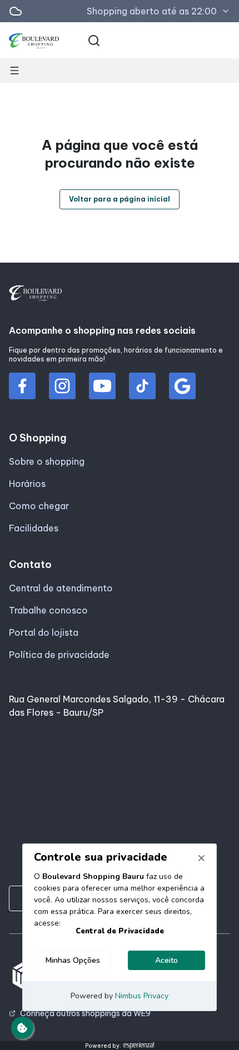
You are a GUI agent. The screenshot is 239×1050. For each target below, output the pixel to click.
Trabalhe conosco (48, 610)
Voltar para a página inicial (119, 199)
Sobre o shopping (46, 461)
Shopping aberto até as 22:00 (152, 11)
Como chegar (39, 505)
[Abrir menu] (14, 71)
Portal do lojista (43, 632)
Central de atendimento (61, 588)
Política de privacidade (59, 654)
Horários (27, 483)
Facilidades (33, 528)
